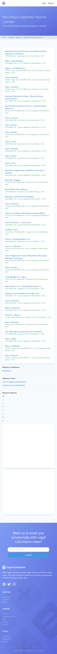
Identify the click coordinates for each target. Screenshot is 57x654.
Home (4, 37)
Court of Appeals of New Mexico (14, 382)
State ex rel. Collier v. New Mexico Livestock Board (25, 213)
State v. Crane (10, 141)
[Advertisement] (28, 446)
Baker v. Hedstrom (12, 308)
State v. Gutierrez (12, 300)
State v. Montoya (11, 322)
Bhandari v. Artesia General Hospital (19, 196)
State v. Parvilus (11, 267)
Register (51, 3)
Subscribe (28, 555)
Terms (4, 624)
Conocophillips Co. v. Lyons (15, 277)
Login (44, 3)
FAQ (4, 619)
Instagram (6, 638)
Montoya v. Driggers (13, 180)
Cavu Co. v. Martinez (13, 246)
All (3, 396)
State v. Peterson (12, 204)
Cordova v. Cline (11, 230)
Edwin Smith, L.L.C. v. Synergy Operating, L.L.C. (23, 286)
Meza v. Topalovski (12, 346)
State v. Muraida (11, 149)
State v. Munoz (11, 125)
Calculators (6, 597)
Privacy (5, 622)
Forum (4, 602)
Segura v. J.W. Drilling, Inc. (15, 68)
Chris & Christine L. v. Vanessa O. (18, 222)
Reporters (19, 37)
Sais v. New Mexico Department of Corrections (23, 331)
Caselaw (11, 37)
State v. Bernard (11, 77)
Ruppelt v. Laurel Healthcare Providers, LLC (22, 293)
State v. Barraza (11, 355)
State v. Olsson (11, 156)
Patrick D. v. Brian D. (13, 315)
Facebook (6, 636)
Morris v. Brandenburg (14, 61)
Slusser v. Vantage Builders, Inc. (17, 239)
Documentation (8, 616)
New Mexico (6, 371)
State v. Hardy (10, 339)
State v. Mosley (11, 132)
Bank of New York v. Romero (16, 189)
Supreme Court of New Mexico (13, 385)
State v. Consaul (11, 118)
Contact (5, 613)
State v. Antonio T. (12, 87)
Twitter (5, 641)
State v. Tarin (10, 163)
